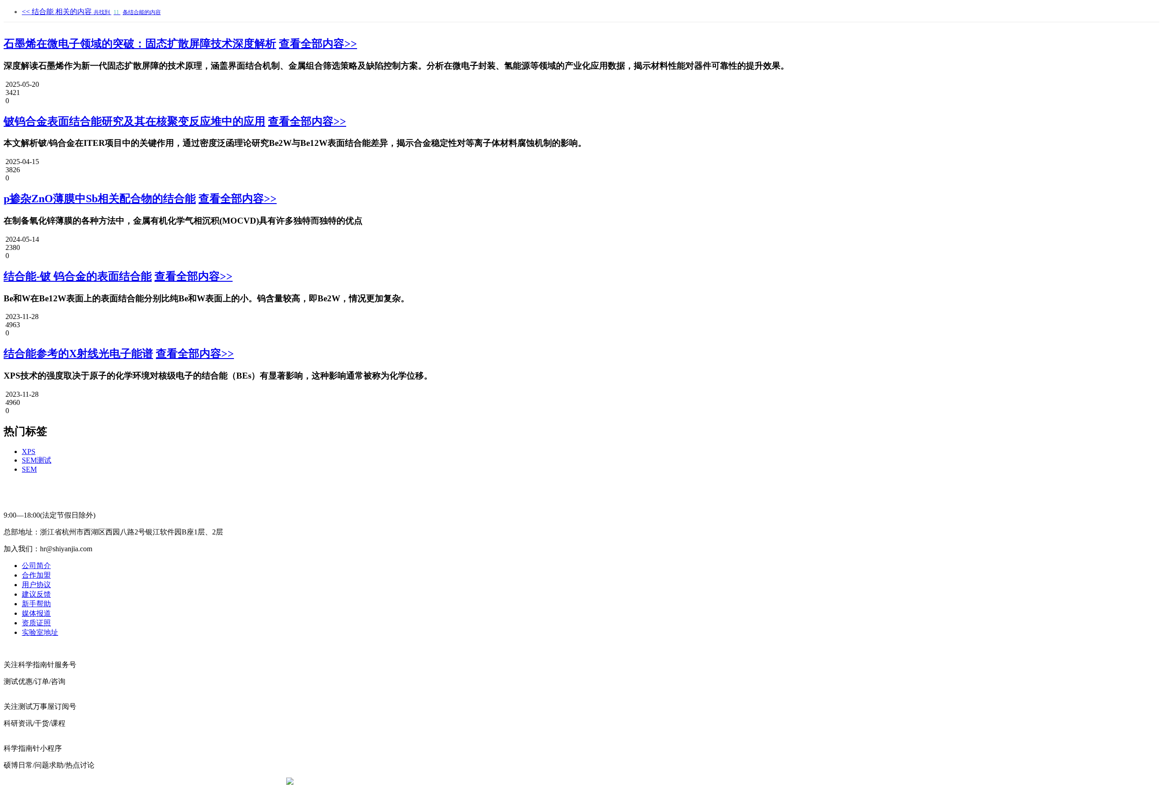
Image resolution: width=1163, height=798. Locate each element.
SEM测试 (36, 460)
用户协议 (36, 585)
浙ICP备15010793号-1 (568, 782)
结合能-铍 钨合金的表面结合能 (78, 276)
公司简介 (36, 565)
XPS (28, 451)
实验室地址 (40, 632)
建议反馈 (36, 594)
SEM (29, 469)
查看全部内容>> (318, 44)
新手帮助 (36, 604)
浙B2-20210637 (506, 782)
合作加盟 (36, 575)
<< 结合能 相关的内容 (91, 11)
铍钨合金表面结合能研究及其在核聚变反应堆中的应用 (134, 121)
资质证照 (36, 623)
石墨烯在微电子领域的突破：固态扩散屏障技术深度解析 (140, 44)
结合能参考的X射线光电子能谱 (78, 353)
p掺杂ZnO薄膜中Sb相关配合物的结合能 (100, 198)
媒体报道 (36, 613)
